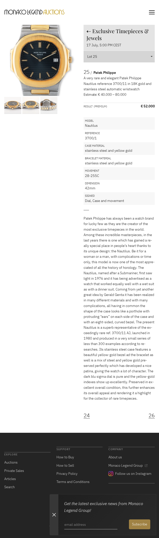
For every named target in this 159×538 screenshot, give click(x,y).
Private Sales (14, 470)
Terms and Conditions (73, 481)
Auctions (11, 462)
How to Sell (65, 465)
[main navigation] (152, 13)
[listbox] (119, 56)
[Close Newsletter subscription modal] (54, 514)
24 (87, 415)
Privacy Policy (67, 473)
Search (9, 487)
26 (152, 415)
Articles (10, 479)
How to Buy (65, 457)
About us (115, 457)
